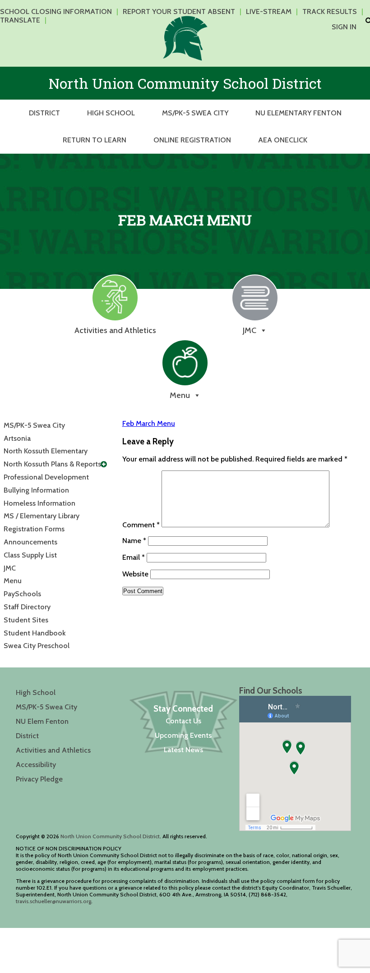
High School (111, 113)
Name (134, 540)
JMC (10, 568)
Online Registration (192, 140)
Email (133, 557)
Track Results (329, 11)
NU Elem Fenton (42, 721)
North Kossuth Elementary (46, 451)
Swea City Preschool (36, 645)
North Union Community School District (110, 836)
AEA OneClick (282, 140)
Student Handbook (35, 633)
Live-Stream (268, 11)
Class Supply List (30, 555)
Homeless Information (39, 503)
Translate (20, 20)
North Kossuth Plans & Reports (52, 464)
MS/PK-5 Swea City (195, 113)
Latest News (183, 749)
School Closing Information (56, 11)
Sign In (344, 27)
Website (135, 574)
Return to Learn (94, 140)
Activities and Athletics (53, 750)
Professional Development (46, 477)
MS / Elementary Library (41, 516)
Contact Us (183, 721)
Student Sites (26, 620)
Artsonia (17, 438)
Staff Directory (27, 607)
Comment (141, 525)
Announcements (30, 542)
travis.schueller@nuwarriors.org (53, 901)
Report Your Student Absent (179, 11)
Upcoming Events (183, 735)
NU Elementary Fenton (298, 113)
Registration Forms (34, 529)
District (44, 113)
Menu (13, 580)
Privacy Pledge (39, 779)
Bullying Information (36, 490)
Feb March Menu (148, 423)
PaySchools (22, 593)
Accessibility (36, 764)
